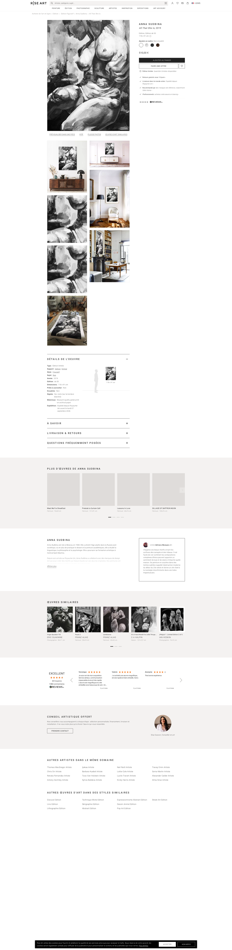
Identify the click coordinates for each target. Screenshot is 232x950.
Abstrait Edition (89, 808)
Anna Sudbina (81, 14)
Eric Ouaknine (54, 637)
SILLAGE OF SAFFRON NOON (164, 508)
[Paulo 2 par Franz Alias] (88, 619)
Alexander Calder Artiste (163, 776)
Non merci (186, 944)
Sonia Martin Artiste (161, 771)
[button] (71, 680)
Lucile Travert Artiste (126, 776)
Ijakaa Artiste (88, 767)
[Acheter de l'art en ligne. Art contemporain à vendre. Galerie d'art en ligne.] (39, 3)
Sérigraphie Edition (90, 804)
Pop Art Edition (124, 808)
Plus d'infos (143, 946)
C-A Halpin (136, 637)
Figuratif (56, 372)
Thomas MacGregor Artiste (59, 767)
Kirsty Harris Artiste (126, 780)
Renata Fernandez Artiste (58, 776)
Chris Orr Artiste (54, 771)
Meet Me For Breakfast (56, 508)
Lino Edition (52, 804)
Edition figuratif (67, 14)
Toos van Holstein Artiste (93, 776)
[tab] (88, 359)
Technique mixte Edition (93, 800)
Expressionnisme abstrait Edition (132, 800)
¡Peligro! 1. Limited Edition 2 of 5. (171, 634)
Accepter (167, 944)
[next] (182, 490)
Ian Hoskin (165, 637)
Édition (68, 8)
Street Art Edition (159, 800)
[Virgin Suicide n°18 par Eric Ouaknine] (60, 619)
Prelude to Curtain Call (91, 508)
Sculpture (99, 8)
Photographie (83, 8)
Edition (55, 14)
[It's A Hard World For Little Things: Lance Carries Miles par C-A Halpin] (144, 619)
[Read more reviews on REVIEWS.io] (57, 687)
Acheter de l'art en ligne (41, 14)
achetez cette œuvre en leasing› (160, 94)
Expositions (143, 8)
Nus (54, 375)
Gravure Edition (54, 800)
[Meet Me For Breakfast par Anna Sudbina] (63, 489)
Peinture (56, 8)
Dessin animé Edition (126, 804)
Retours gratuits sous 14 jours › (154, 77)
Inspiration (127, 8)
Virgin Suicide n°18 (54, 634)
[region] (126, 680)
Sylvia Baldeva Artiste (92, 780)
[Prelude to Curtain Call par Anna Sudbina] (98, 489)
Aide (81, 134)
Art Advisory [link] (159, 8)
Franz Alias (81, 637)
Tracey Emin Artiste (161, 767)
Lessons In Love (123, 508)
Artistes (113, 8)
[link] (165, 3)
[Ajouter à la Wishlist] (182, 66)
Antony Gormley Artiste (57, 780)
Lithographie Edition (56, 808)
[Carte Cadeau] (182, 3)
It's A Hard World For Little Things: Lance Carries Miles (150, 634)
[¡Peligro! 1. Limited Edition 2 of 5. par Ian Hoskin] (172, 619)
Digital (64, 369)
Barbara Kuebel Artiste (92, 771)
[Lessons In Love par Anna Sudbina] (133, 489)
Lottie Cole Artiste (125, 771)
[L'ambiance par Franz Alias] (116, 619)
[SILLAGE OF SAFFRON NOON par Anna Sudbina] (168, 489)
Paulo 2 (78, 634)
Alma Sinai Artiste (160, 780)
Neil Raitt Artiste (124, 767)
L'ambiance (107, 634)
